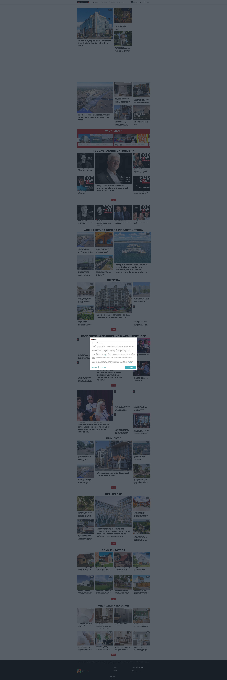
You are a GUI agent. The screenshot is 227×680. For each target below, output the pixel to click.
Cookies (98, 363)
